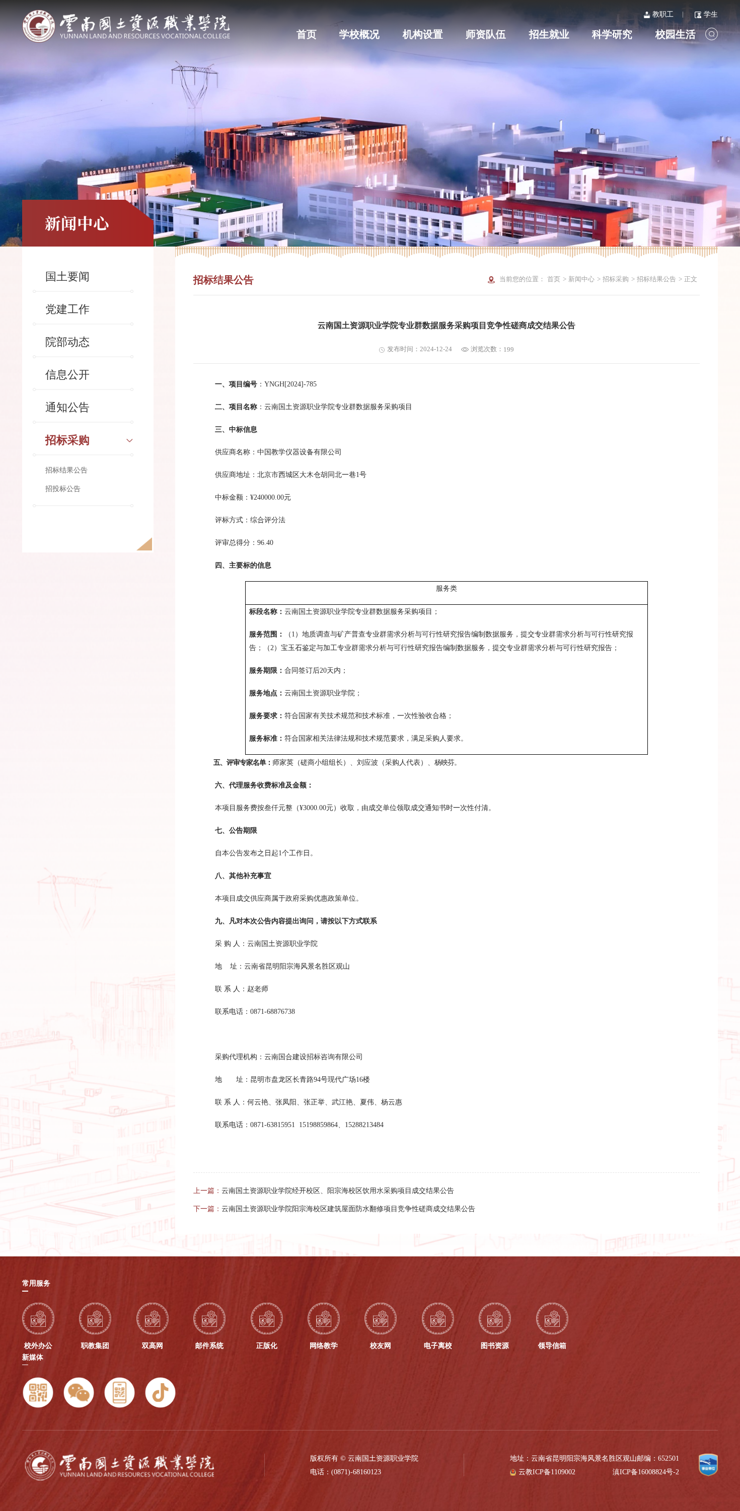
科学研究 (612, 34)
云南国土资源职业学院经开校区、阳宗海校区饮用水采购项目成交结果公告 (337, 1190)
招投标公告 (63, 489)
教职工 (663, 14)
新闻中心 (581, 279)
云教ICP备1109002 (547, 1472)
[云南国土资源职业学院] (126, 26)
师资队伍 (486, 34)
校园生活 (675, 34)
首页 (307, 34)
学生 (711, 14)
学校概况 (359, 34)
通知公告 (67, 408)
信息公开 (67, 375)
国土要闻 (67, 277)
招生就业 (549, 34)
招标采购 (67, 440)
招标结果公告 (66, 470)
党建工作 (67, 309)
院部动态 (67, 342)
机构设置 (423, 34)
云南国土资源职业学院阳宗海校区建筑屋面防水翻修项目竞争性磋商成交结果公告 (348, 1209)
